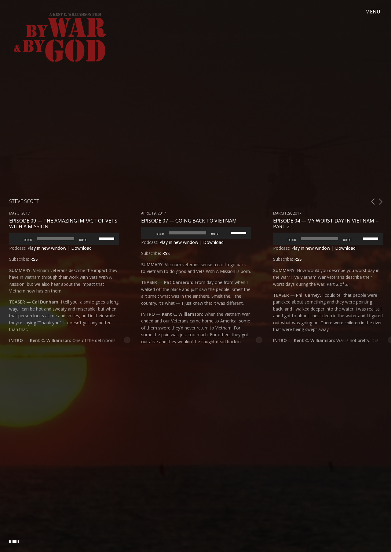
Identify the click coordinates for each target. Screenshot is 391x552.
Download (81, 248)
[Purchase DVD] (297, 536)
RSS (34, 259)
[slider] (107, 238)
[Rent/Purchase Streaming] (282, 536)
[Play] (17, 239)
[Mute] (94, 239)
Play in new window (46, 248)
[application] (64, 239)
